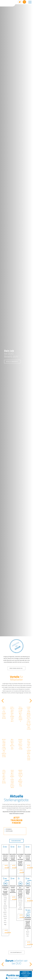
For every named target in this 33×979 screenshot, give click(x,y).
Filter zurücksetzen (16, 841)
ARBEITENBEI (16, 646)
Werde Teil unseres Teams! (25, 973)
